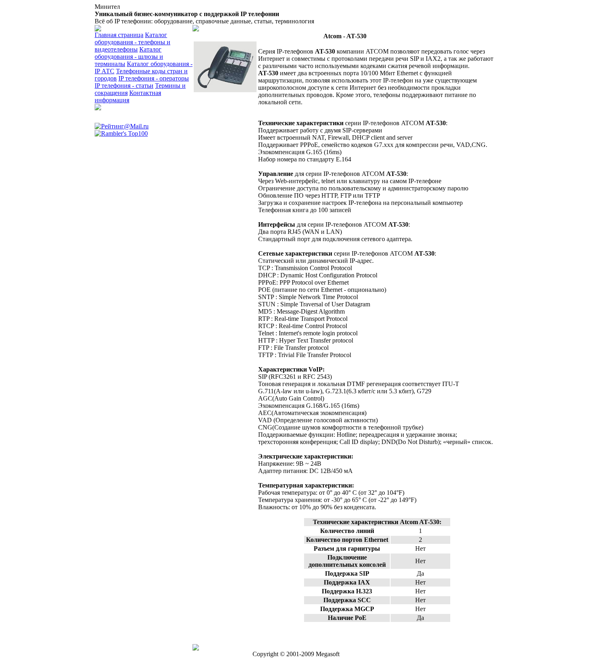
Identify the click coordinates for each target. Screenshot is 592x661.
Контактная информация (128, 96)
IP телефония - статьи (124, 85)
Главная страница (119, 34)
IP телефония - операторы (153, 78)
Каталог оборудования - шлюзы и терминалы (129, 56)
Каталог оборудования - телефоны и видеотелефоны (132, 42)
